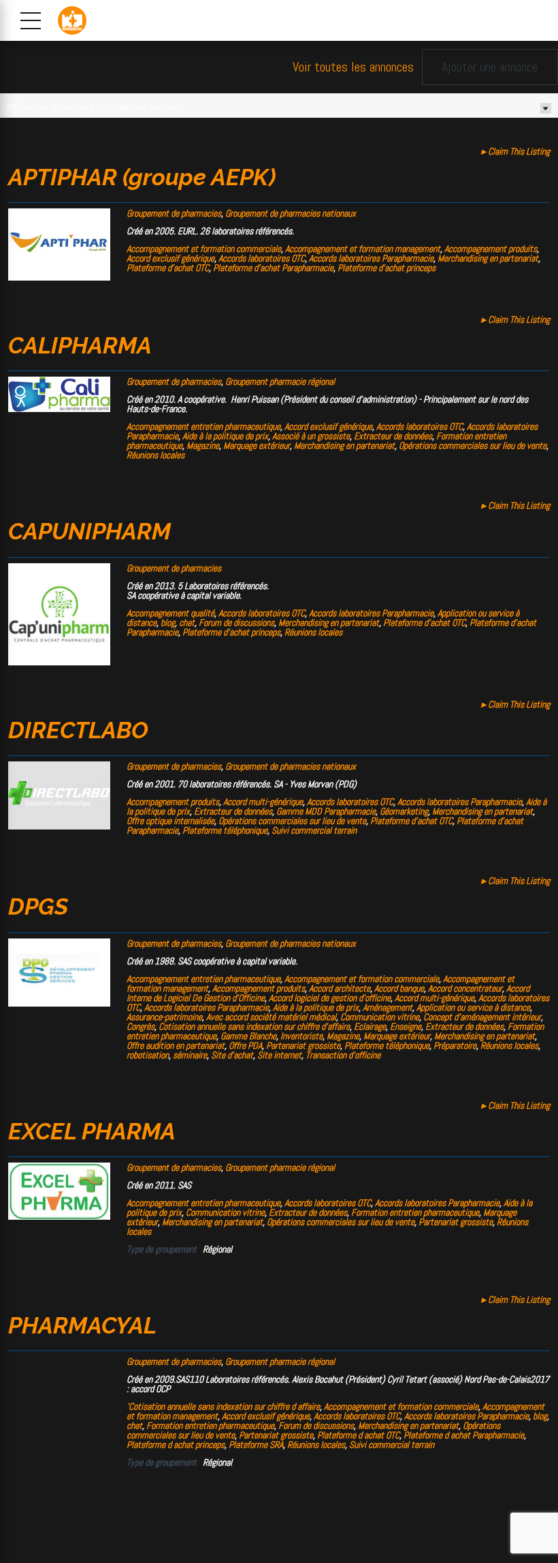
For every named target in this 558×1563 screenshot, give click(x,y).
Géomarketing (404, 811)
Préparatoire (454, 1045)
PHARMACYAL (82, 1325)
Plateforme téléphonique (224, 830)
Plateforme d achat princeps (176, 1444)
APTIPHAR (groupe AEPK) (142, 177)
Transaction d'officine (343, 1055)
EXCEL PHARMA (92, 1131)
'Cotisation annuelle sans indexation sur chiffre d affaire (223, 1406)
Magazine (202, 445)
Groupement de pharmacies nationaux (290, 213)
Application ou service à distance (473, 1007)
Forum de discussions (236, 622)
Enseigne (405, 1026)
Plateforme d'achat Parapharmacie (273, 268)
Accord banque (399, 988)
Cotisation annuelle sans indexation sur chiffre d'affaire (254, 1026)
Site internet (279, 1055)
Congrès (140, 1026)
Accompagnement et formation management (362, 248)
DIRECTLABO (78, 730)
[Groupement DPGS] (59, 1003)
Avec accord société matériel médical (271, 1017)
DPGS (38, 906)
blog (168, 622)
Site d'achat (232, 1055)
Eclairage (370, 1026)
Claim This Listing (515, 151)
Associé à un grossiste (311, 436)
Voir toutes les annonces (353, 67)
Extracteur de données (393, 436)
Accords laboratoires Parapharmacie (371, 258)
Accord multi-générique (263, 801)
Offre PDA (245, 1045)
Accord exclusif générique (170, 258)
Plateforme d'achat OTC (168, 268)
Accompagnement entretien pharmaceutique (203, 426)
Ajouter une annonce (490, 67)
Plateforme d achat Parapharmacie (464, 1435)
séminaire (190, 1055)
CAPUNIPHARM (89, 531)
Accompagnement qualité (170, 613)
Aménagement (387, 1007)
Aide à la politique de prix (225, 436)
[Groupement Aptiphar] (59, 277)
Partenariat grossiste (303, 1045)
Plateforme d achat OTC (358, 1435)
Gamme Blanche (248, 1036)
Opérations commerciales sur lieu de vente (472, 445)
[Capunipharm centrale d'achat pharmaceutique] (59, 662)
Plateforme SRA (256, 1444)
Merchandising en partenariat (488, 258)
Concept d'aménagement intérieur (482, 1017)
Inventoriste (301, 1036)
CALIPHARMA (80, 345)
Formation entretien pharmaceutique (415, 1212)
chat (187, 622)
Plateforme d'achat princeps (387, 268)
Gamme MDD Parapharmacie (326, 811)
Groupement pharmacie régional (280, 381)
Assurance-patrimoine (164, 1017)
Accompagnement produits (490, 248)
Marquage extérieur (256, 445)
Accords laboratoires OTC (261, 258)
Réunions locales (155, 455)
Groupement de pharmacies (174, 213)
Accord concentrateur (465, 988)
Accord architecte (339, 988)
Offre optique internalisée (170, 821)
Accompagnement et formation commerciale (204, 248)
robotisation (148, 1055)
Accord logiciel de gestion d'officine (330, 998)
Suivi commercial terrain (314, 830)
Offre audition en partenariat (176, 1045)
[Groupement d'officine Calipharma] (59, 408)
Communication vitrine (379, 1017)
